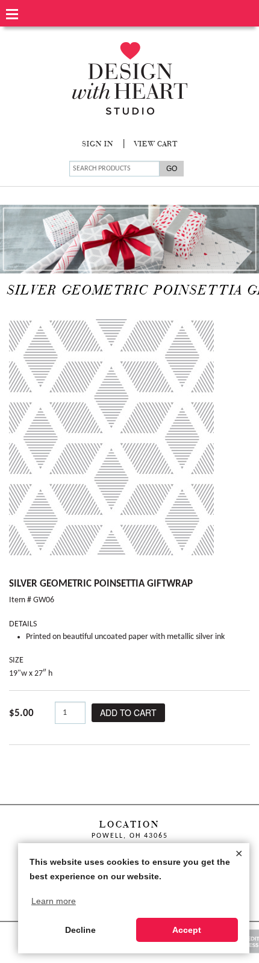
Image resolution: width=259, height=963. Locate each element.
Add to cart (128, 712)
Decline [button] (80, 930)
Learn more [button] (53, 901)
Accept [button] (186, 930)
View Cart (156, 144)
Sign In (97, 144)
